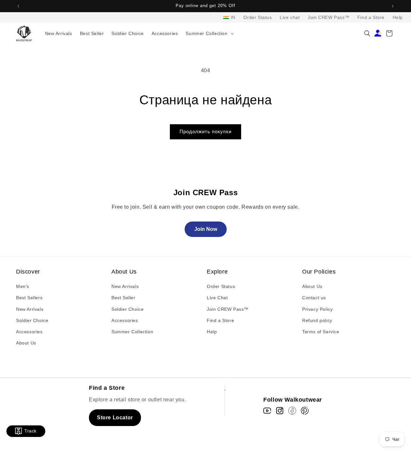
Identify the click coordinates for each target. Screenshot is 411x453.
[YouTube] (267, 410)
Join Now (205, 229)
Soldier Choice (32, 320)
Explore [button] (217, 271)
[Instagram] (280, 410)
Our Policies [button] (319, 271)
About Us (26, 342)
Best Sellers (29, 297)
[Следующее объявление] (393, 6)
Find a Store (371, 17)
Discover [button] (28, 271)
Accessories (29, 331)
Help (398, 17)
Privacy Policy (317, 309)
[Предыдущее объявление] (18, 6)
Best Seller (123, 297)
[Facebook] (292, 410)
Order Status (257, 17)
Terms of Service (320, 331)
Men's (22, 286)
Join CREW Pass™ (328, 17)
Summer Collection (132, 331)
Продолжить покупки (205, 131)
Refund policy (317, 320)
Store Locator (115, 417)
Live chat (290, 17)
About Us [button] (124, 271)
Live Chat (217, 297)
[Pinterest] (305, 410)
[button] (209, 33)
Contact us (314, 297)
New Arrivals (29, 309)
